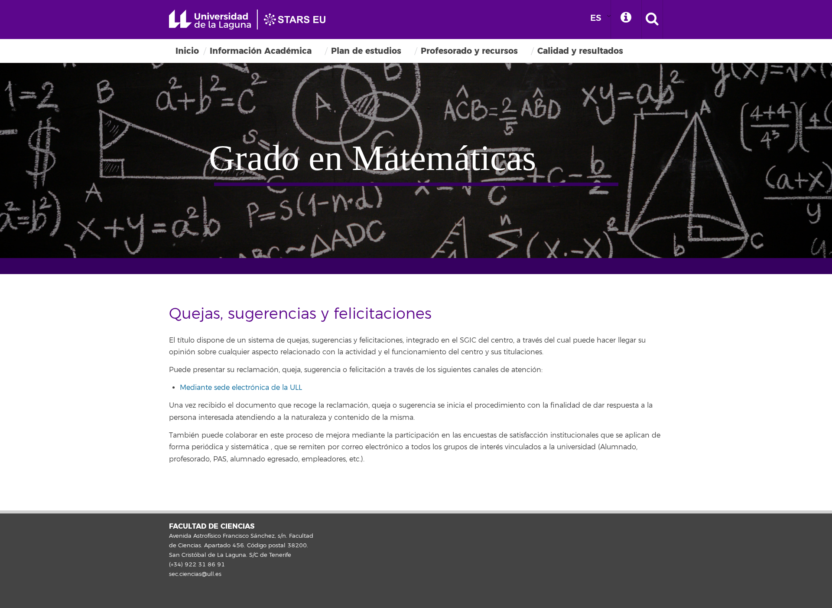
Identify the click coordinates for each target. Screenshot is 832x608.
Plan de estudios (366, 51)
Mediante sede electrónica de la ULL (241, 387)
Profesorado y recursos (469, 51)
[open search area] (652, 19)
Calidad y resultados (580, 51)
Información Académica (261, 51)
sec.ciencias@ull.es (195, 574)
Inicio (187, 51)
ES (595, 18)
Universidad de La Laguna (251, 19)
